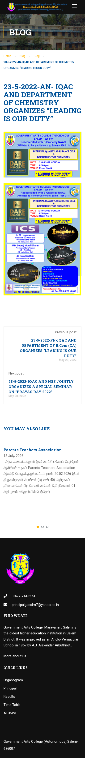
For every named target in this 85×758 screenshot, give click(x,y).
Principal (10, 688)
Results (9, 696)
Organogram (13, 680)
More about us (15, 656)
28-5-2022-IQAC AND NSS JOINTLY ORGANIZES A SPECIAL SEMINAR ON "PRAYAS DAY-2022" (41, 386)
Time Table (12, 705)
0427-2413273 (23, 596)
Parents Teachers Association (33, 449)
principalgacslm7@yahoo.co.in (35, 605)
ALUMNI (10, 713)
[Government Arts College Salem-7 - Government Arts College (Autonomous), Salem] (37, 8)
